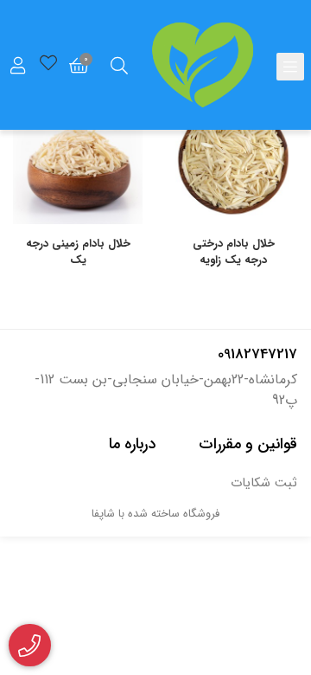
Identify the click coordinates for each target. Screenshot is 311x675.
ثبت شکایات (264, 483)
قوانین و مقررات (248, 444)
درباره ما (132, 444)
